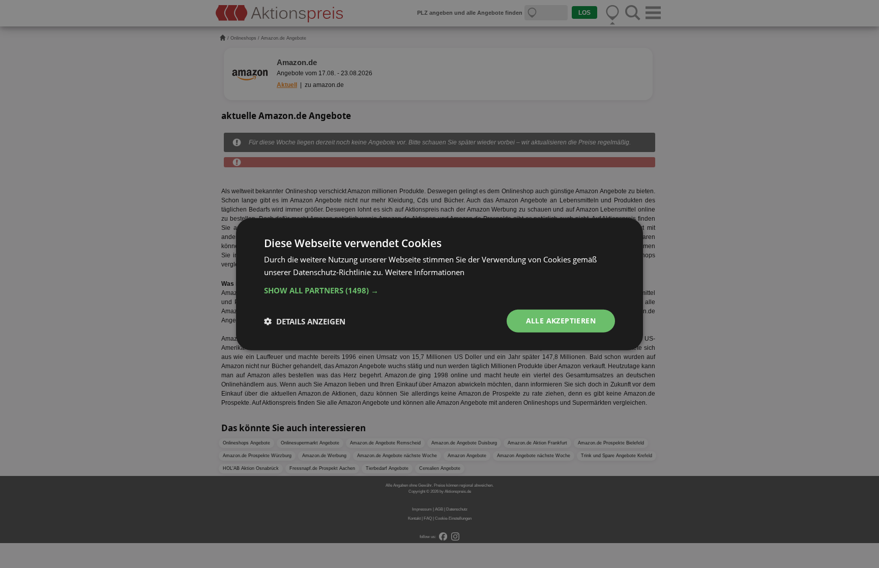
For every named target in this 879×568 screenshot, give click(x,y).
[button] (439, 290)
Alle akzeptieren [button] (561, 320)
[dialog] (439, 284)
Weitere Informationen (424, 271)
